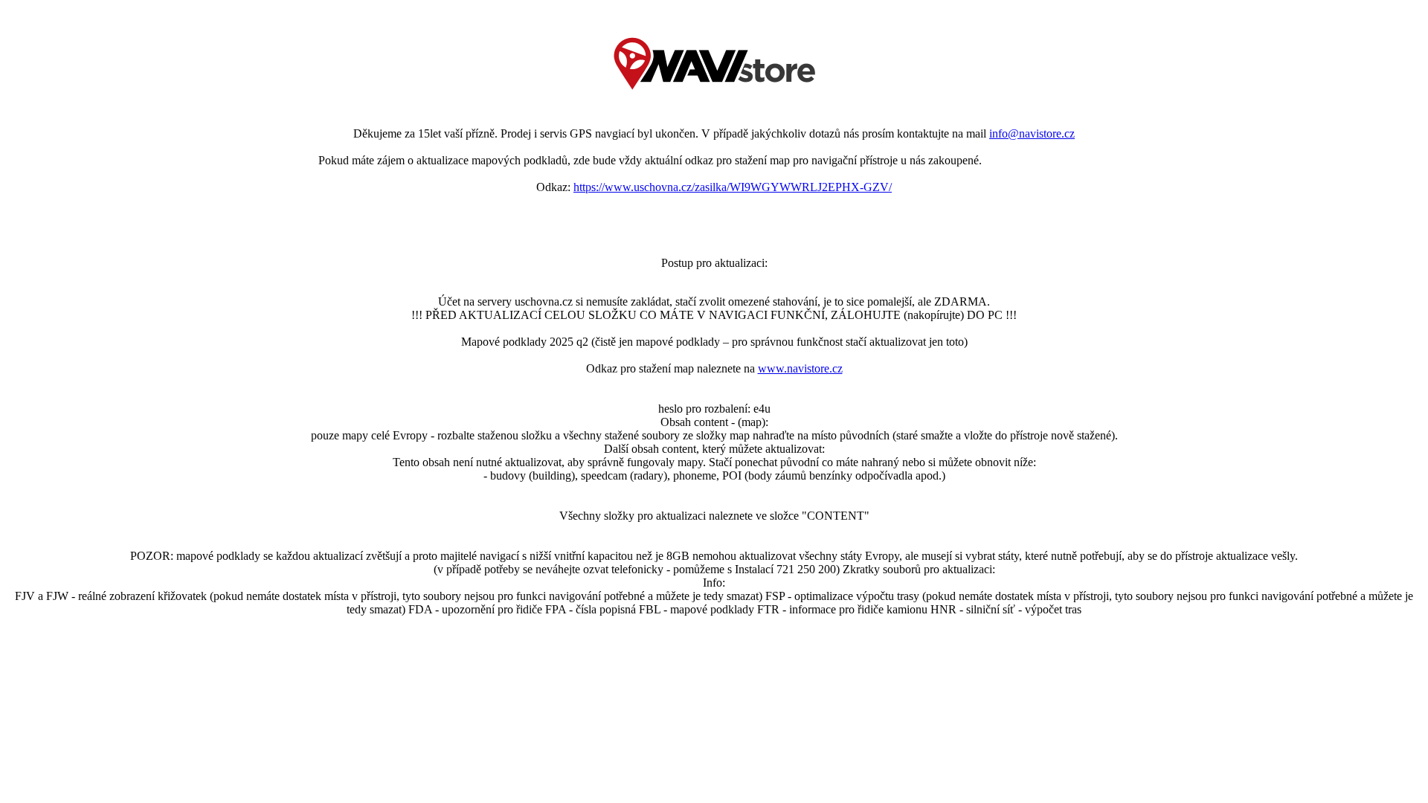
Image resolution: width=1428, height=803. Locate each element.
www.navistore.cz (800, 368)
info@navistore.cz (1032, 133)
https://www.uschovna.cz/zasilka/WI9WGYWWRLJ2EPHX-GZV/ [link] (732, 187)
